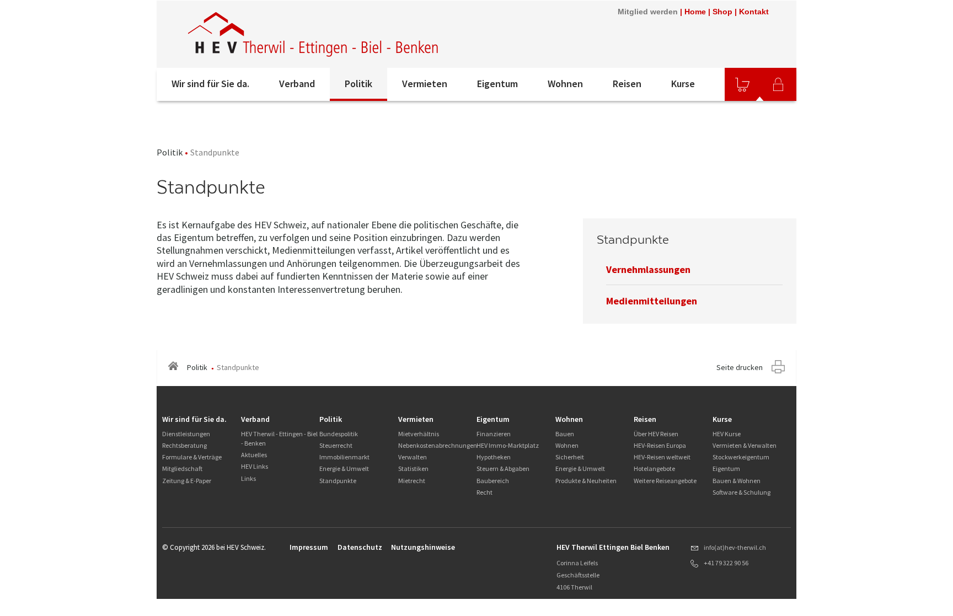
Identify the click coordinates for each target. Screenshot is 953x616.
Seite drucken (739, 367)
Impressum (309, 547)
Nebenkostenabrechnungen (437, 445)
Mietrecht (411, 480)
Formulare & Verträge (192, 457)
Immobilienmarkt (344, 457)
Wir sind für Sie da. (210, 83)
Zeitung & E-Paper (186, 480)
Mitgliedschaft (182, 468)
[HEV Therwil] (313, 34)
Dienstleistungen (186, 434)
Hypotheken (493, 457)
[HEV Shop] (742, 84)
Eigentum (497, 83)
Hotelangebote (654, 468)
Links (248, 478)
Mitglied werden (648, 11)
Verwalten (412, 457)
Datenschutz (360, 547)
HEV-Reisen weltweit (662, 457)
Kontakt (754, 11)
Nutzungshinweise (423, 547)
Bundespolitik (338, 434)
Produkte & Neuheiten (586, 480)
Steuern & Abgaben (502, 468)
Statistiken (413, 468)
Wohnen (565, 83)
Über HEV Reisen (656, 434)
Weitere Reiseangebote (665, 480)
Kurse (683, 83)
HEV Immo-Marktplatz (507, 445)
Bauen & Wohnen (737, 480)
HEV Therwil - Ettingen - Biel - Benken (279, 438)
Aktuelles (254, 455)
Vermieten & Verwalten (745, 445)
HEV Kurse (727, 434)
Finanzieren (493, 434)
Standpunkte (337, 480)
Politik (358, 83)
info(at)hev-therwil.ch (735, 547)
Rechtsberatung (184, 445)
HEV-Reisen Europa (660, 445)
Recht (484, 492)
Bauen (564, 434)
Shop (722, 11)
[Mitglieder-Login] (778, 84)
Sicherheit (569, 457)
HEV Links (254, 466)
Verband (297, 83)
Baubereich (492, 480)
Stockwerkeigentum (741, 457)
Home (695, 11)
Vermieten (424, 83)
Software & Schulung (741, 492)
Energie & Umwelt (344, 468)
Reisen (627, 83)
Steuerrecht (335, 445)
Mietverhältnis (418, 434)
